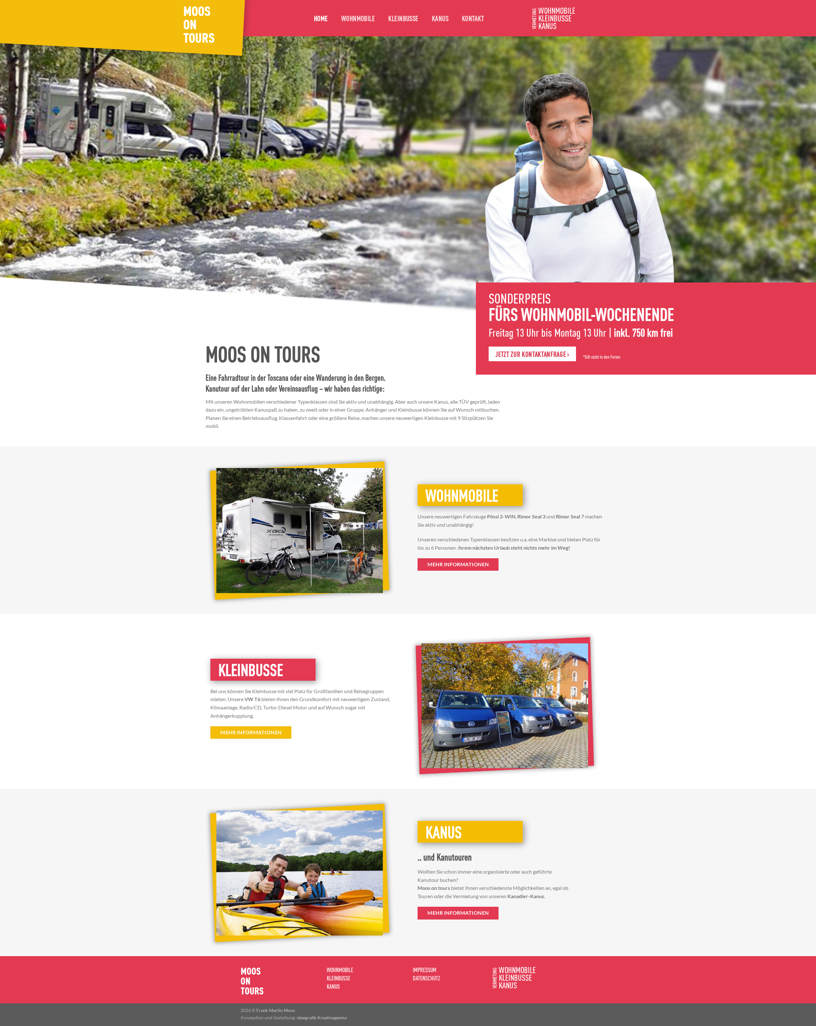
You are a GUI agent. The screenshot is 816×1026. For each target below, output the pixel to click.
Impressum (424, 970)
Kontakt (473, 18)
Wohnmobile (358, 18)
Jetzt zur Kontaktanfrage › (532, 353)
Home (321, 18)
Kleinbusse (403, 18)
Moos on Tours (199, 24)
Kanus (440, 18)
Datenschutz (426, 978)
